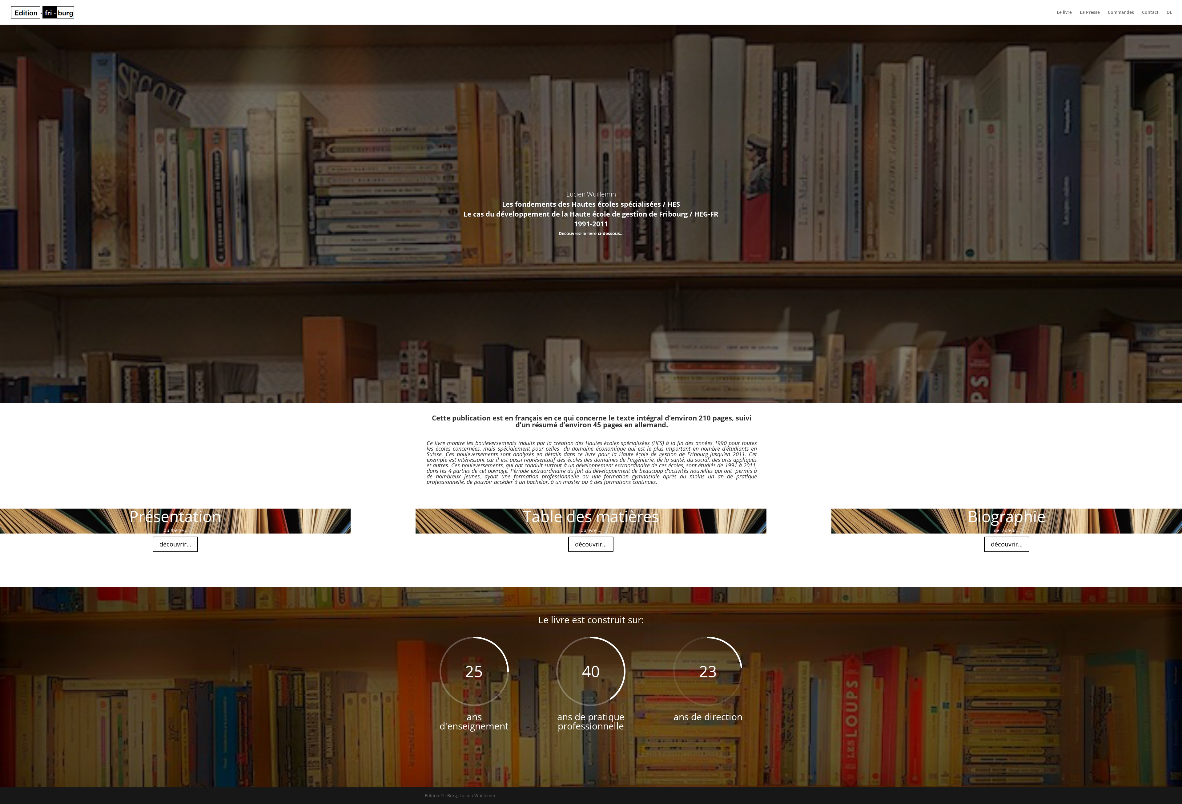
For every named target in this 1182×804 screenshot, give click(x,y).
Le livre (1064, 12)
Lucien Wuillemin (591, 194)
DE (1169, 12)
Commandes (1121, 12)
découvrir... (175, 544)
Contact (1150, 12)
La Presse (1090, 12)
